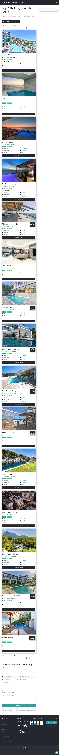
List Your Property (6, 736)
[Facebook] (46, 726)
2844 (19, 728)
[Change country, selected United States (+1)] (3, 691)
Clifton (5, 435)
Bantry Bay (7, 57)
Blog (3, 738)
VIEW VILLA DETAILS (19, 70)
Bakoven (6, 186)
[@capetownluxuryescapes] (49, 726)
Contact (4, 734)
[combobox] (19, 697)
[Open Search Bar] (51, 2)
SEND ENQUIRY (19, 705)
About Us (4, 731)
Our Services (5, 729)
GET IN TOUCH (51, 722)
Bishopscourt (7, 351)
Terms (16, 708)
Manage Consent (33, 749)
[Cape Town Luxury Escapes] (13, 2)
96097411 (25, 728)
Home (3, 722)
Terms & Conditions (6, 741)
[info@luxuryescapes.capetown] (52, 726)
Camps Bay (7, 309)
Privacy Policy (19, 708)
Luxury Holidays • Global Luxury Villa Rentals (41, 747)
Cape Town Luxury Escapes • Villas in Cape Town (25, 747)
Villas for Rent (5, 724)
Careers (4, 726)
